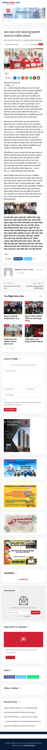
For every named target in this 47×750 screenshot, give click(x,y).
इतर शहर (41, 44)
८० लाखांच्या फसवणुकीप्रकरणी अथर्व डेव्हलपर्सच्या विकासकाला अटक (22, 721)
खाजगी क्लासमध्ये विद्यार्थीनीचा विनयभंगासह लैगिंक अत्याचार (19, 712)
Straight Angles (29, 745)
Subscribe (35, 612)
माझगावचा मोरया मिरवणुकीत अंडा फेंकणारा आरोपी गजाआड (19, 726)
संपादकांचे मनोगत (23, 579)
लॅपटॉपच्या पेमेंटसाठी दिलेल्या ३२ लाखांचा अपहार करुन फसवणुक (21, 717)
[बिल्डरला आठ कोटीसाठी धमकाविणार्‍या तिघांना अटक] (13, 307)
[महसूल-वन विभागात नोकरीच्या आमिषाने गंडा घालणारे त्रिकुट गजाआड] (34, 307)
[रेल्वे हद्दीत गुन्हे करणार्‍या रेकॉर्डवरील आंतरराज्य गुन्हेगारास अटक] (13, 330)
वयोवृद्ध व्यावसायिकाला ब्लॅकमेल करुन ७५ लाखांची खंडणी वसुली (20, 708)
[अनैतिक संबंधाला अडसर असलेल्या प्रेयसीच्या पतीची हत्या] (34, 330)
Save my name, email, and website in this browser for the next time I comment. (22, 404)
